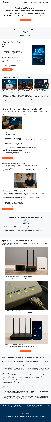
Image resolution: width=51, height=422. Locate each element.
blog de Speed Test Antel (11, 243)
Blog (47, 2)
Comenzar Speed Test (25, 20)
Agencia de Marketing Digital (25, 35)
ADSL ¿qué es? (41, 2)
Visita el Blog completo (25, 351)
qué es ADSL (10, 374)
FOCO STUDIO (42, 416)
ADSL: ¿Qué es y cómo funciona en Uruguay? (14, 310)
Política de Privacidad (28, 400)
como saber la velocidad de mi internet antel (15, 114)
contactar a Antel (38, 398)
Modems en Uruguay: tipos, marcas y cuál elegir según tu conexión (18, 276)
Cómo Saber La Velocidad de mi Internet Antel (14, 344)
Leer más (31, 278)
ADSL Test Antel (34, 2)
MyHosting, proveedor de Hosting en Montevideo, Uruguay (29, 226)
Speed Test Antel (26, 2)
